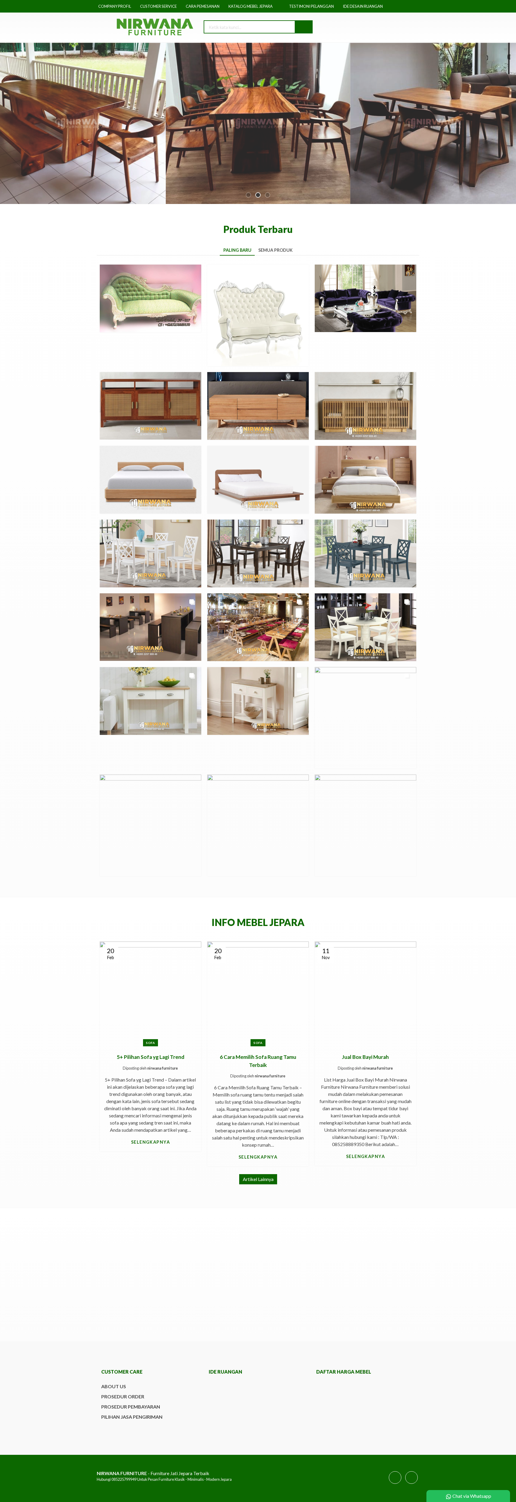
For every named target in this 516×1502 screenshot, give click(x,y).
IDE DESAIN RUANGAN (363, 6)
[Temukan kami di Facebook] (395, 1483)
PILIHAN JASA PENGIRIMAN (131, 1417)
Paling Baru (237, 250)
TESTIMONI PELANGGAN (311, 6)
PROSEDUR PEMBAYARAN (130, 1406)
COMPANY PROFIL (114, 6)
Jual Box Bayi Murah (365, 1057)
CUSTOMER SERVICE (158, 6)
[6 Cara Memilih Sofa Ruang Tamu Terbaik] (258, 991)
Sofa (150, 1043)
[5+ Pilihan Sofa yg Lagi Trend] (150, 991)
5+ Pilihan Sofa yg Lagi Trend (150, 1057)
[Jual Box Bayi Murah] (365, 991)
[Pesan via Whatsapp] (376, 27)
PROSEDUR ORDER (122, 1396)
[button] (303, 27)
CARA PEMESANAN (202, 6)
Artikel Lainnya (258, 1179)
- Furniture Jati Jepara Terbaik (153, 1473)
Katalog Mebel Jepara (250, 6)
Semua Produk (275, 250)
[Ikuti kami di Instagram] (411, 1483)
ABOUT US (113, 1386)
